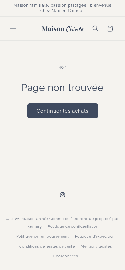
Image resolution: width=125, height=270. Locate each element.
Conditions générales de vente (47, 246)
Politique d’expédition (95, 236)
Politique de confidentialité (72, 227)
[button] (13, 28)
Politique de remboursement (42, 236)
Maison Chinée (35, 219)
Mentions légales (96, 246)
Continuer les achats (62, 111)
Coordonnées (65, 256)
